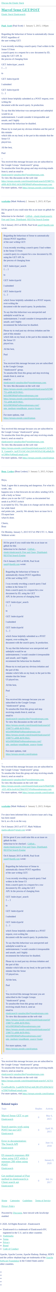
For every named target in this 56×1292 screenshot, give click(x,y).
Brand (5, 1245)
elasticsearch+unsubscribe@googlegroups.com (22, 174)
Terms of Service (43, 1200)
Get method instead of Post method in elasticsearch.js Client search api (15, 1179)
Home (4, 1200)
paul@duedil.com (46, 225)
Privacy (6, 1242)
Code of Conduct (11, 1249)
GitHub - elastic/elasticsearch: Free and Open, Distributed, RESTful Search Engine (26, 552)
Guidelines (27, 1200)
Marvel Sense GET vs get (14, 1115)
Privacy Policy (8, 1206)
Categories (15, 1200)
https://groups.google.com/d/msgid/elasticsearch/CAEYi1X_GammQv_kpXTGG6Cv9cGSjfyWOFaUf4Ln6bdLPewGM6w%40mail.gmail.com (27, 451)
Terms (5, 1239)
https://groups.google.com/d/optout (38, 187)
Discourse (17, 1213)
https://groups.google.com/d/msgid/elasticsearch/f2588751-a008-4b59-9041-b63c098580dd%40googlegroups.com (28, 728)
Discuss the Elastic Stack (12, 3)
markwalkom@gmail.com (13, 830)
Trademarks (8, 1236)
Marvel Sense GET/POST (20, 10)
